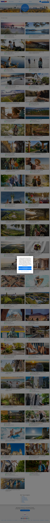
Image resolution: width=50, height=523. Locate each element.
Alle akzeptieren (25, 267)
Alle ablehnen (25, 269)
